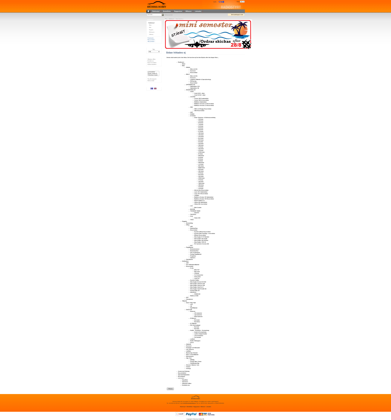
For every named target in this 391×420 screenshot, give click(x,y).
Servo (192, 342)
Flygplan (151, 29)
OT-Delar (200, 173)
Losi (191, 205)
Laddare (192, 339)
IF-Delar (200, 154)
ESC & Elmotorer (195, 252)
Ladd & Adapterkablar (200, 333)
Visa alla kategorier (152, 79)
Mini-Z (188, 74)
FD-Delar (201, 143)
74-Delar (200, 124)
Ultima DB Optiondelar (200, 202)
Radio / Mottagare (195, 340)
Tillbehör (151, 34)
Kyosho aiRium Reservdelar (202, 231)
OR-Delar (201, 171)
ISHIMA (192, 114)
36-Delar (200, 119)
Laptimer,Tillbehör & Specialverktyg (200, 79)
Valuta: (238, 1)
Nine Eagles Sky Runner (201, 240)
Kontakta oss (151, 60)
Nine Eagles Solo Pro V (196, 287)
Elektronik (189, 309)
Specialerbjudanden (183, 374)
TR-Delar (201, 181)
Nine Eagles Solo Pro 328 (197, 285)
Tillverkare (150, 46)
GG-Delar (201, 148)
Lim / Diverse (190, 349)
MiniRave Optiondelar (200, 102)
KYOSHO (193, 115)
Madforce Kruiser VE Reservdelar (204, 199)
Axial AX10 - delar (199, 93)
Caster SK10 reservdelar (201, 100)
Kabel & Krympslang (200, 332)
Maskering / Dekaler (192, 353)
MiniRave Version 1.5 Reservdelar (204, 105)
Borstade (197, 320)
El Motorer (193, 318)
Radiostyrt (156, 11)
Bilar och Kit (193, 69)
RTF (191, 245)
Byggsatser (178, 11)
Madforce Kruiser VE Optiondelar (203, 197)
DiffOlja (192, 359)
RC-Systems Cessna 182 (201, 244)
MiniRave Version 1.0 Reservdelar (204, 103)
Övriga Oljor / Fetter (196, 361)
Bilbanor (189, 11)
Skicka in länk (151, 80)
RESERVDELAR (191, 89)
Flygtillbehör (189, 247)
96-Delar (200, 129)
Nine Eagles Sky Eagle (200, 238)
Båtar (150, 25)
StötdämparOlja (194, 363)
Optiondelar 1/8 (194, 88)
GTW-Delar (201, 152)
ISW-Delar (201, 162)
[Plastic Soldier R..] (153, 73)
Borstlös (196, 328)
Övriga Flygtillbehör (196, 254)
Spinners (192, 257)
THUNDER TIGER (195, 211)
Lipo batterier (198, 314)
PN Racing (193, 81)
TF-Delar (200, 179)
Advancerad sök (169, 14)
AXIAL (192, 91)
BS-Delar (201, 140)
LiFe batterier (198, 313)
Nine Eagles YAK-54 (200, 242)
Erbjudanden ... (151, 38)
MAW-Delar (201, 167)
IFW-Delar (201, 155)
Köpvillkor (185, 380)
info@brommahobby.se (189, 403)
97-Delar (200, 131)
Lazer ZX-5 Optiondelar (201, 192)
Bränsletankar (194, 250)
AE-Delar (201, 134)
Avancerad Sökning (183, 371)
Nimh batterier (198, 316)
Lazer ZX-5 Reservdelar (201, 193)
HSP (191, 112)
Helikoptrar (152, 32)
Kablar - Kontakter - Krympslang (199, 330)
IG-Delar (200, 157)
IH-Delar (200, 159)
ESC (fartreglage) (195, 325)
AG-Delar (201, 136)
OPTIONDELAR (190, 84)
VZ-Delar (200, 188)
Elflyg (187, 224)
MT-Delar (201, 169)
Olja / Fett (189, 358)
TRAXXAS (193, 214)
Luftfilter (196, 195)
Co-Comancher (198, 275)
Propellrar (193, 256)
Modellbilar (167, 11)
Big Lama (197, 271)
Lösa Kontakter (198, 335)
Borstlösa (197, 321)
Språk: (215, 1)
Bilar (150, 27)
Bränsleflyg (189, 223)
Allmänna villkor (152, 59)
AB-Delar (201, 133)
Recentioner (181, 376)
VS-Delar (201, 186)
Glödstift (188, 344)
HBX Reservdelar (199, 110)
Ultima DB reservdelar (200, 204)
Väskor (188, 366)
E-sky (192, 268)
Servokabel (197, 337)
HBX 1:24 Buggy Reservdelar (202, 109)
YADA (192, 219)
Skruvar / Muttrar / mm (192, 365)
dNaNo (188, 67)
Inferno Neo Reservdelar (201, 190)
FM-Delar (201, 145)
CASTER (192, 96)
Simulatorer (189, 259)
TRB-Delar (201, 183)
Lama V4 (196, 278)
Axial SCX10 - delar (199, 95)
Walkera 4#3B (194, 295)
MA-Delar (201, 166)
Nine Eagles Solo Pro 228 (197, 283)
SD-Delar (201, 176)
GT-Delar (200, 150)
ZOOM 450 (197, 294)
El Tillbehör (193, 323)
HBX (191, 107)
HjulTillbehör (193, 308)
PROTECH (193, 292)
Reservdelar (193, 72)
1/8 (191, 306)
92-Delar (200, 126)
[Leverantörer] (153, 72)
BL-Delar (201, 138)
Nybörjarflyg (193, 228)
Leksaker (198, 11)
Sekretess (185, 381)
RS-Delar (201, 174)
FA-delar (200, 141)
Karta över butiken (152, 62)
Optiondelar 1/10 (195, 86)
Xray (191, 216)
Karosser (193, 70)
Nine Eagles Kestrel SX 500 (198, 282)
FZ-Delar (200, 147)
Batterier (192, 311)
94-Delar (200, 128)
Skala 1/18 (197, 218)
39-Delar (200, 121)
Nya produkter (182, 373)
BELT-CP (196, 269)
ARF (191, 226)
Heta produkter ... (152, 39)
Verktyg (188, 368)
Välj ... (154, 49)
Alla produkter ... (152, 41)
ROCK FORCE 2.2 (199, 200)
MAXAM (192, 209)
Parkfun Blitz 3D (195, 290)
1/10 (191, 304)
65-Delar (200, 122)
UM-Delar (201, 185)
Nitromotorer (190, 356)
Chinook (196, 273)
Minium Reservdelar (200, 235)
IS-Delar (200, 160)
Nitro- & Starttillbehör (192, 354)
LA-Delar (201, 164)
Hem (166, 18)
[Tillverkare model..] (153, 75)
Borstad (196, 327)
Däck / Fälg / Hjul (191, 302)
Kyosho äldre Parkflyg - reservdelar (204, 233)
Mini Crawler (198, 207)
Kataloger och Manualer (193, 347)
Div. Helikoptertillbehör (192, 264)
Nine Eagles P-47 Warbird (201, 237)
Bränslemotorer (194, 249)
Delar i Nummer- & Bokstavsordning (204, 117)
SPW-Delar (201, 178)
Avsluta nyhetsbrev (152, 64)
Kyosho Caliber (194, 280)
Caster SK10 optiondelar (201, 98)
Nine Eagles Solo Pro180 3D (198, 289)
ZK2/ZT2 (196, 212)
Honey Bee (197, 276)
